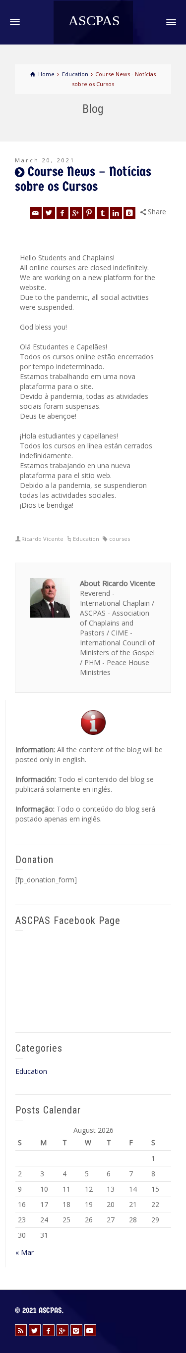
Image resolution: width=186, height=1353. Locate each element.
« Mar (24, 1252)
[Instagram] (76, 1330)
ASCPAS (94, 21)
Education (86, 538)
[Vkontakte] (129, 213)
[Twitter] (49, 213)
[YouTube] (90, 1330)
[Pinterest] (89, 213)
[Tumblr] (103, 213)
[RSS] (21, 1330)
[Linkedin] (116, 213)
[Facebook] (62, 213)
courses (119, 538)
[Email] (36, 213)
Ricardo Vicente (42, 538)
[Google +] (76, 213)
